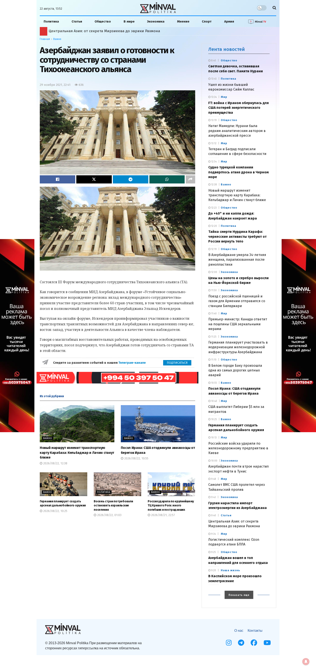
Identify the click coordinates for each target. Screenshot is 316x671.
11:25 (213, 336)
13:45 (213, 78)
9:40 (213, 515)
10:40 (213, 401)
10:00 (213, 460)
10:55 (213, 382)
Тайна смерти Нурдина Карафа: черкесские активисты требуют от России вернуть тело (237, 236)
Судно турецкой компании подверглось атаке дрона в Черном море (238, 172)
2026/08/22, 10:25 (54, 511)
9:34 (213, 533)
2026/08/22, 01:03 (108, 515)
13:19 (213, 120)
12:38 (213, 184)
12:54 (213, 161)
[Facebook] (254, 642)
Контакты (255, 630)
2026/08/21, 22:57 (162, 515)
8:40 (213, 60)
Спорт (207, 21)
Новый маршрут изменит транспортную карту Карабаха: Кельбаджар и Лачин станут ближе (77, 452)
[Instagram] (229, 642)
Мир (224, 96)
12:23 (213, 207)
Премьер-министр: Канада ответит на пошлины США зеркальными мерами (237, 324)
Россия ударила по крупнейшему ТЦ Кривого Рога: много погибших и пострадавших (171, 506)
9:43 (213, 497)
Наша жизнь (230, 570)
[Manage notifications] (305, 661)
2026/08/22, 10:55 (135, 458)
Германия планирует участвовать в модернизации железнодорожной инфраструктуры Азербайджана (238, 347)
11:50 (213, 290)
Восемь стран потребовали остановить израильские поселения (113, 506)
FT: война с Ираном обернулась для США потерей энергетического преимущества (238, 108)
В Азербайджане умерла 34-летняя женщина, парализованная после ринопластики (237, 260)
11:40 (213, 313)
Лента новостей (226, 49)
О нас (238, 630)
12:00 (213, 272)
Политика (51, 21)
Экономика (155, 21)
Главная (45, 39)
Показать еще (239, 595)
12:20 (213, 225)
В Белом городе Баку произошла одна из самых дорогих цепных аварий (235, 370)
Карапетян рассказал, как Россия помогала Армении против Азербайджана (117, 31)
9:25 (213, 552)
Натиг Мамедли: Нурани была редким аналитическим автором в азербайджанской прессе (237, 131)
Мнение (183, 21)
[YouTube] (267, 642)
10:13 (213, 437)
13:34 (213, 96)
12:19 (213, 249)
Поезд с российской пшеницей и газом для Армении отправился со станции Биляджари (236, 301)
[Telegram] (241, 642)
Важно (57, 39)
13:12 (213, 143)
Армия (229, 21)
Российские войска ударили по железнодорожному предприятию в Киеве (238, 448)
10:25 (213, 419)
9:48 (213, 478)
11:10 (213, 359)
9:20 (213, 570)
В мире (129, 21)
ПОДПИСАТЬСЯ (177, 363)
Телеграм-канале (132, 363)
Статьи (77, 21)
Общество (103, 21)
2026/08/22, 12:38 (54, 463)
